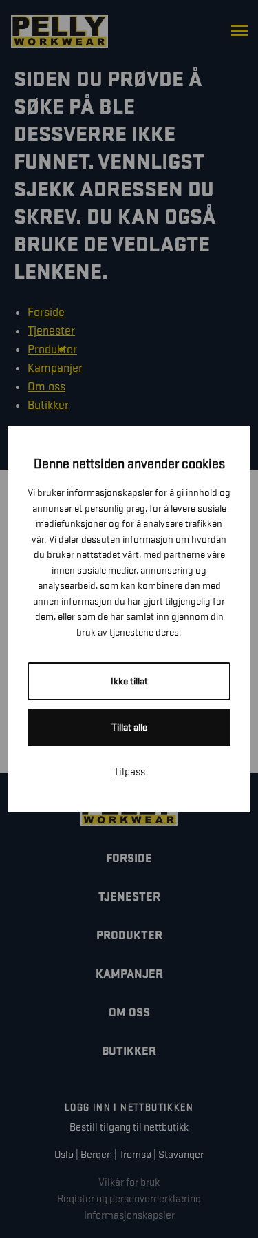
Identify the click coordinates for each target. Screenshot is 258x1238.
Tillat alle (129, 727)
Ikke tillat (129, 681)
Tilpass (129, 772)
